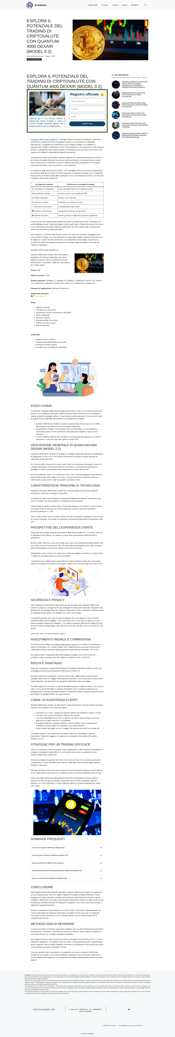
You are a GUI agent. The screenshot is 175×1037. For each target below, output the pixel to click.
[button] (145, 5)
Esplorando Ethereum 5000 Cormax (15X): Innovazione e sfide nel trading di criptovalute (134, 104)
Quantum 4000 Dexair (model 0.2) (45, 139)
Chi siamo (104, 5)
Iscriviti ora (87, 124)
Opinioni (124, 5)
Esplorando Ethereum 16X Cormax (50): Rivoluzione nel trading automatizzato (133, 94)
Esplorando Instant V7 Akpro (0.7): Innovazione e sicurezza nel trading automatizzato (134, 114)
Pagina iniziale (92, 5)
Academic (40, 5)
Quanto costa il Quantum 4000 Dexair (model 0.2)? (49, 878)
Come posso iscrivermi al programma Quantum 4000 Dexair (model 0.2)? (57, 870)
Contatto (115, 5)
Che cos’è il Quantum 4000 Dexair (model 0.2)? (48, 847)
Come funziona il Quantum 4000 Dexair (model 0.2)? (50, 855)
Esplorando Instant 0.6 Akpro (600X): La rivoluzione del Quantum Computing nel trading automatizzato (135, 135)
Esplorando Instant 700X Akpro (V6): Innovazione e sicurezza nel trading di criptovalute (135, 125)
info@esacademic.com (44, 1009)
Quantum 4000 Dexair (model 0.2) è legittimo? (48, 863)
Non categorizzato (34, 59)
